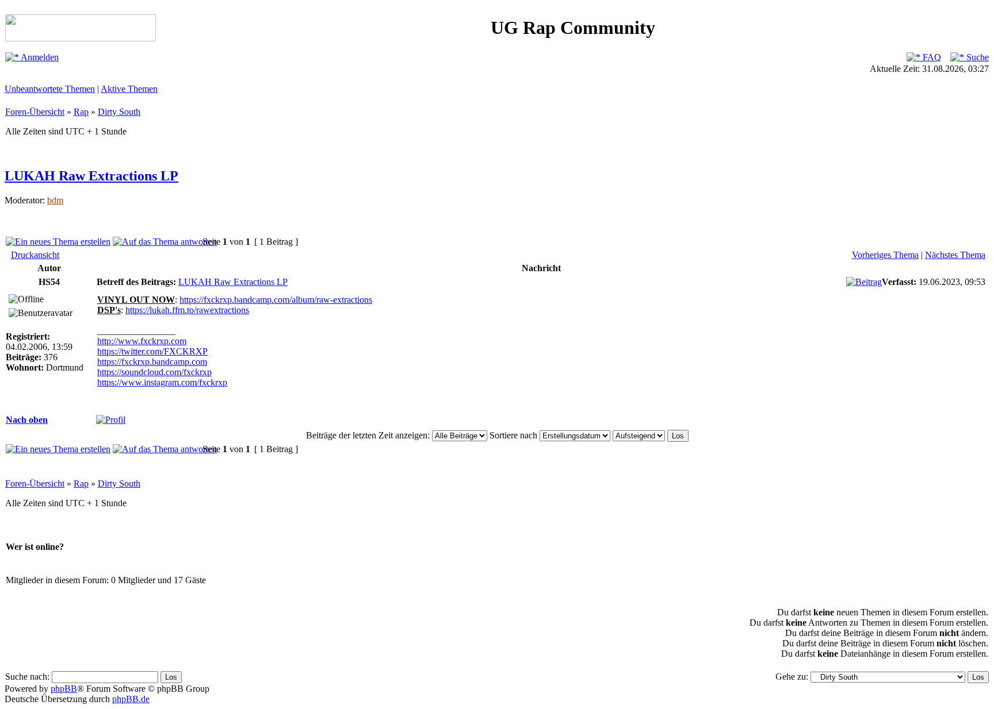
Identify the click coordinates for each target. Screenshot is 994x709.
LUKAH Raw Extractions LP (91, 175)
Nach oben (27, 420)
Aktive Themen (129, 89)
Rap (81, 112)
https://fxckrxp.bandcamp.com (152, 362)
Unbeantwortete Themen (50, 89)
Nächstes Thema (955, 255)
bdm (55, 200)
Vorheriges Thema (885, 255)
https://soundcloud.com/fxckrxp (154, 372)
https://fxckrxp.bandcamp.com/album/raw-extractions (275, 300)
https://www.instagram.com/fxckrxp (162, 382)
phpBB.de (131, 699)
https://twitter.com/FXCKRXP (152, 351)
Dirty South (119, 112)
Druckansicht (35, 255)
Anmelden (39, 57)
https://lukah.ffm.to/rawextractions (187, 310)
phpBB (64, 688)
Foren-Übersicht (34, 112)
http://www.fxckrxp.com (141, 341)
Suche (976, 57)
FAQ (930, 57)
